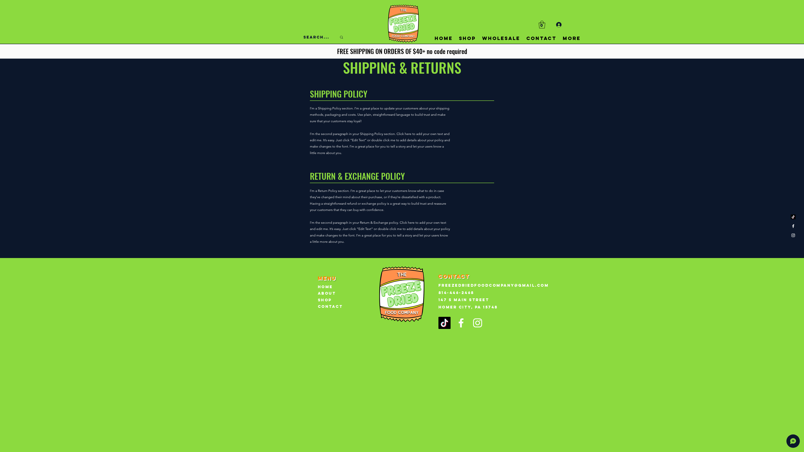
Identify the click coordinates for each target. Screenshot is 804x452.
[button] (542, 24)
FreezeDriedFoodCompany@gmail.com (493, 285)
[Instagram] (793, 235)
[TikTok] (793, 216)
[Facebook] (793, 226)
